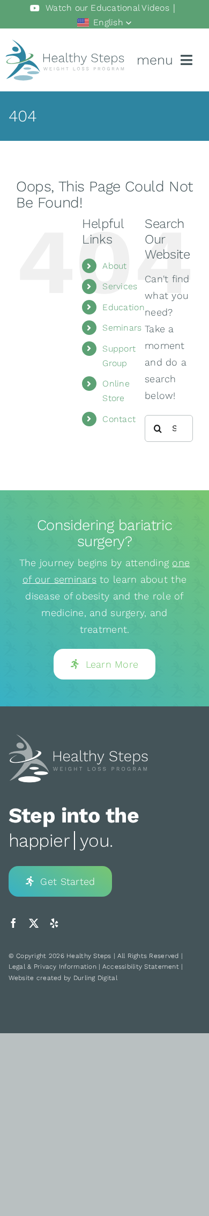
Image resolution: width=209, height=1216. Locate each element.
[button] (104, 22)
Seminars (121, 328)
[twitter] (34, 923)
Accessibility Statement (140, 966)
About (114, 266)
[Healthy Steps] (64, 43)
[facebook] (13, 923)
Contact (119, 419)
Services (119, 286)
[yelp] (54, 923)
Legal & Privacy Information (52, 966)
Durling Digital (95, 978)
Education (123, 307)
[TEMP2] (78, 737)
